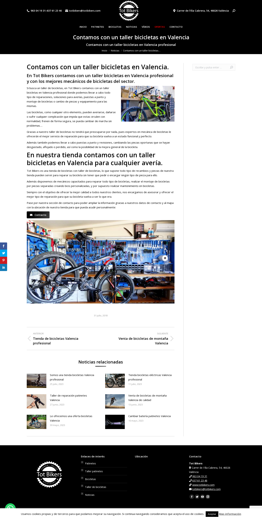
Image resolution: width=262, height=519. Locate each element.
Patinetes (90, 463)
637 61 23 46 (54, 10)
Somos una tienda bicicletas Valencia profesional (72, 377)
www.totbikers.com (203, 485)
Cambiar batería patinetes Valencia (149, 416)
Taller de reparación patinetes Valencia (68, 398)
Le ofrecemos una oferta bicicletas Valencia (71, 418)
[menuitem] (83, 27)
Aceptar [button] (212, 514)
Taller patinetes (94, 471)
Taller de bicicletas (95, 487)
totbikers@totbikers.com (85, 10)
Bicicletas (90, 479)
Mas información (230, 514)
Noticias (89, 495)
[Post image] (36, 381)
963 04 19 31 (38, 10)
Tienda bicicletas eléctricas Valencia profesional (150, 377)
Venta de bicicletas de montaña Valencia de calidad (147, 398)
